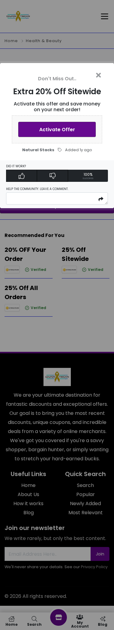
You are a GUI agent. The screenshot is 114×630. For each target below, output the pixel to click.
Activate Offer (57, 129)
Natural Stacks (38, 149)
